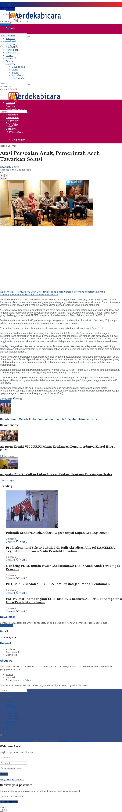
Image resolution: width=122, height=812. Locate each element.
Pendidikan (12, 49)
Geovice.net (12, 652)
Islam (15, 69)
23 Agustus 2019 (9, 166)
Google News (7, 8)
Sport (15, 124)
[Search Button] (29, 36)
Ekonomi (11, 58)
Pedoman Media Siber (18, 680)
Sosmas (10, 38)
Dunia (9, 80)
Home (9, 4)
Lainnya (10, 63)
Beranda (10, 28)
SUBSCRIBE (6, 625)
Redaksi (10, 677)
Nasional (11, 41)
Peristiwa (11, 72)
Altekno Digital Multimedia (73, 685)
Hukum (10, 44)
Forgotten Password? (12, 779)
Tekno (9, 61)
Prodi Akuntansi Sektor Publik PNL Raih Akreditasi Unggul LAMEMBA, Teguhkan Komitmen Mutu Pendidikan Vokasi (60, 549)
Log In (3, 807)
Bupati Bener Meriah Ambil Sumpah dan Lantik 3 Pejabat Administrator (48, 419)
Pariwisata (18, 132)
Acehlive (11, 649)
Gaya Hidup (18, 66)
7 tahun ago (7, 480)
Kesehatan (12, 47)
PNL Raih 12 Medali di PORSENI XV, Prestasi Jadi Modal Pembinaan (58, 584)
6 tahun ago (7, 456)
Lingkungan (18, 139)
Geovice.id (11, 654)
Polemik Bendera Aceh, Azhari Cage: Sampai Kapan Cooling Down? (57, 532)
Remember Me (12, 768)
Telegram (5, 25)
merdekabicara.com (20, 685)
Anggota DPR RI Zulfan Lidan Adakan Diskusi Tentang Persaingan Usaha (56, 474)
